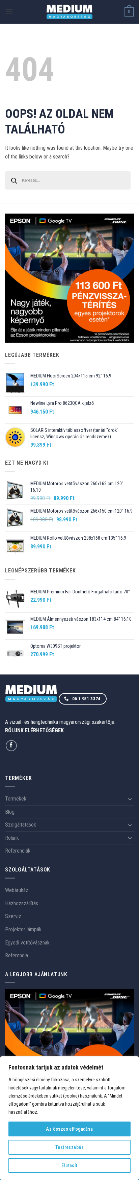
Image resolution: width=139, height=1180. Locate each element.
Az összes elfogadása (69, 1129)
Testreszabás (69, 1147)
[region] (69, 1118)
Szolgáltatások (20, 824)
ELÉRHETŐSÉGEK (44, 730)
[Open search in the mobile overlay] (69, 180)
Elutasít (69, 1165)
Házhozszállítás (21, 903)
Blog (10, 812)
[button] (9, 11)
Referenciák (17, 850)
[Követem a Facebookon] (11, 745)
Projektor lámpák (23, 929)
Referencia (16, 955)
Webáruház (16, 890)
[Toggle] (130, 799)
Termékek (15, 798)
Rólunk (12, 838)
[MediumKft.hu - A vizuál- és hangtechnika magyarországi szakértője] (69, 12)
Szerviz (13, 916)
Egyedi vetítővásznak (27, 942)
